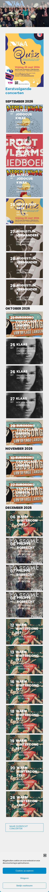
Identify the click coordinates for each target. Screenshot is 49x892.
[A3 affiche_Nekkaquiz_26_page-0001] (24, 34)
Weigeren (24, 878)
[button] (45, 855)
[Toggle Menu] (43, 4)
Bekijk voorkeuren (24, 885)
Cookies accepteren (24, 871)
